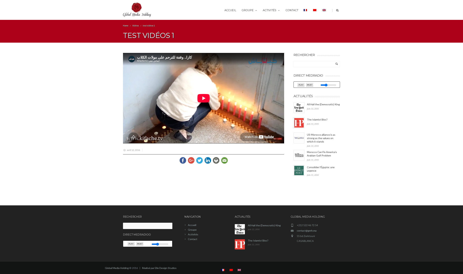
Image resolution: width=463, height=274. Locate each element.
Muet (309, 85)
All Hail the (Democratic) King (323, 104)
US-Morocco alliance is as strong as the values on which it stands (321, 138)
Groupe (248, 10)
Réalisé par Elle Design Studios (159, 267)
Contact (292, 10)
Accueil (230, 10)
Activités (269, 10)
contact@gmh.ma (307, 230)
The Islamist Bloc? (317, 119)
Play (301, 85)
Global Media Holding (117, 267)
